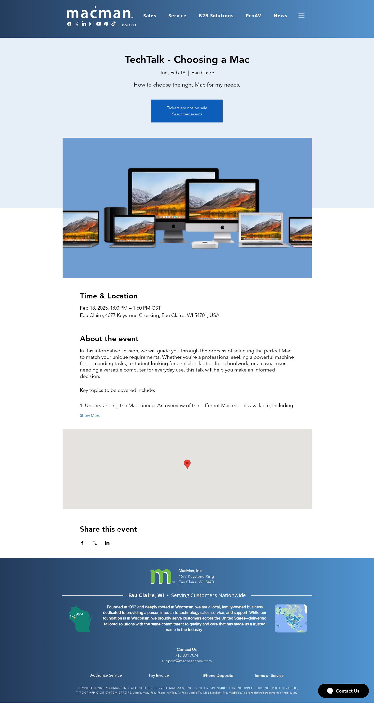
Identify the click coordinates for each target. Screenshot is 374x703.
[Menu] (301, 15)
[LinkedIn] (84, 24)
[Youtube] (99, 24)
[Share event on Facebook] (82, 543)
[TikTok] (113, 24)
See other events (187, 114)
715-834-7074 (186, 655)
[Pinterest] (106, 24)
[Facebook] (69, 24)
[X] (76, 24)
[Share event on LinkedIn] (107, 543)
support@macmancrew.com (187, 660)
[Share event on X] (94, 543)
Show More (90, 415)
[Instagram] (91, 24)
